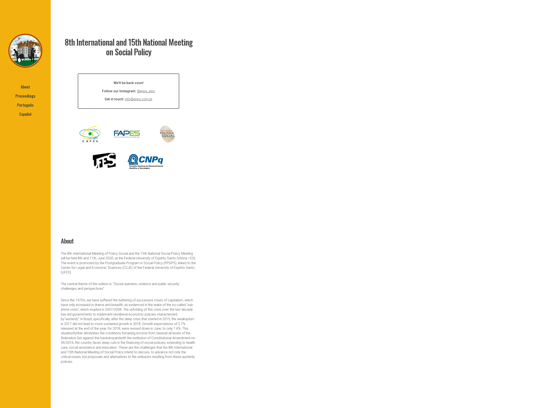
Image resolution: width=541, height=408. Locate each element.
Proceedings (25, 96)
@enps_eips (146, 91)
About (25, 87)
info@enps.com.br (138, 99)
